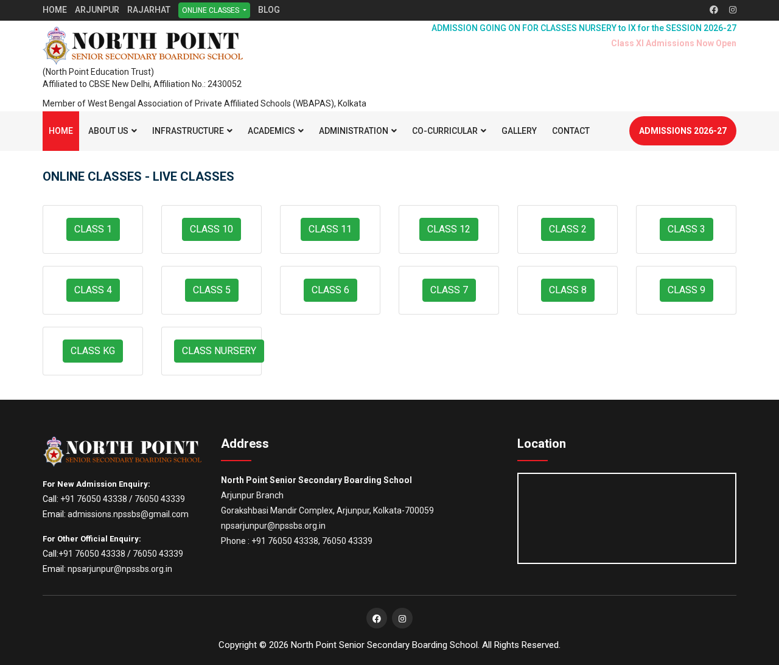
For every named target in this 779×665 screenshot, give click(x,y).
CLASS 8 (568, 290)
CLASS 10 (211, 229)
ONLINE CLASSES (211, 10)
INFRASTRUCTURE (188, 131)
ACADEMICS (271, 131)
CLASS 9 (686, 290)
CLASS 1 (93, 229)
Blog (269, 10)
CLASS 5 (212, 290)
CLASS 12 (448, 229)
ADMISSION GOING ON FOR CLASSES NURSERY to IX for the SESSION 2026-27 (583, 28)
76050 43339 (159, 499)
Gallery (519, 131)
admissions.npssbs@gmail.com (128, 514)
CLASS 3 (686, 229)
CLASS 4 (93, 290)
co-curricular (445, 131)
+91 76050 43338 (93, 499)
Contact (571, 131)
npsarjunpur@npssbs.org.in (120, 569)
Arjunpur (97, 10)
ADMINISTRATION (353, 131)
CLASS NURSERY (219, 351)
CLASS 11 (330, 229)
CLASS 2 (568, 229)
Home (55, 10)
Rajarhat (148, 10)
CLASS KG (93, 351)
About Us (108, 131)
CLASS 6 (330, 290)
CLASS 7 (449, 290)
